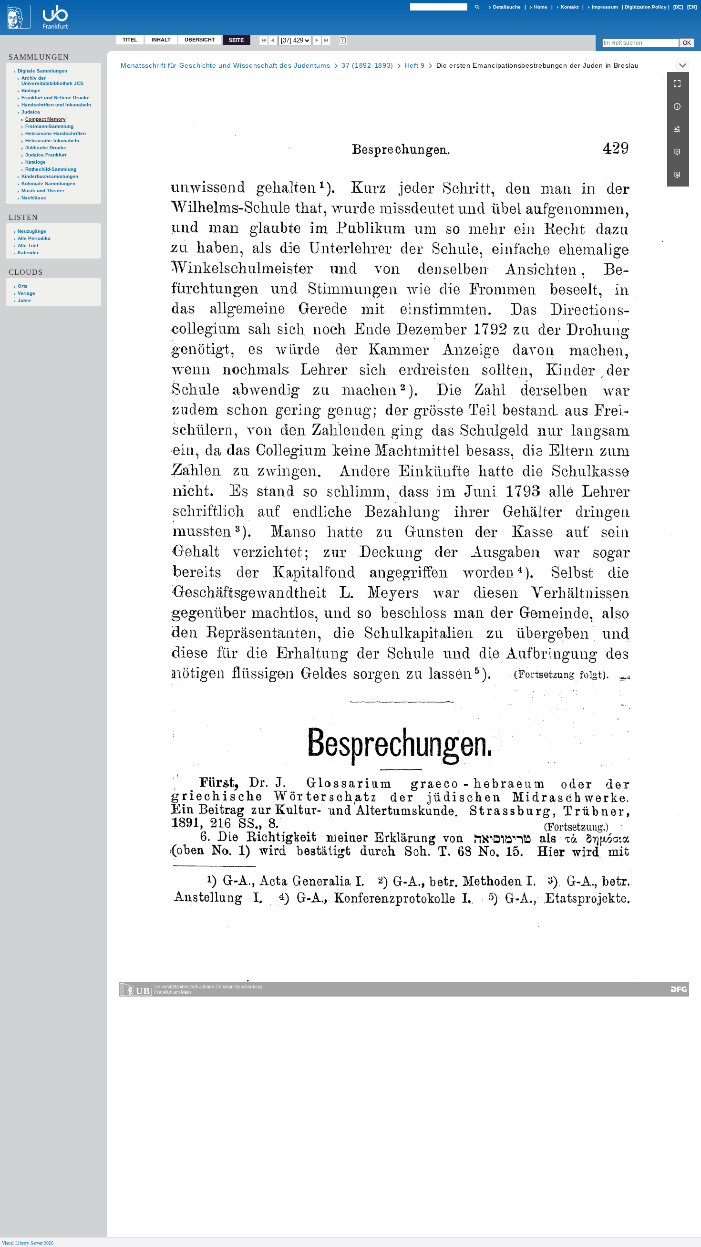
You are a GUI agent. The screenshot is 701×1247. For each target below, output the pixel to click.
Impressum (605, 7)
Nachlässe (33, 197)
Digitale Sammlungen (42, 70)
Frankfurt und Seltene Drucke (55, 97)
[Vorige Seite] (273, 40)
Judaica (30, 111)
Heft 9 (415, 65)
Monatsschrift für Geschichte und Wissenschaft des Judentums (225, 65)
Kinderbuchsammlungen (49, 176)
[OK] (477, 7)
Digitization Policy (646, 7)
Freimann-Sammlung (49, 126)
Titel (130, 39)
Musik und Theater (42, 190)
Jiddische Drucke (45, 147)
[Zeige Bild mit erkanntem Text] (343, 40)
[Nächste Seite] (317, 40)
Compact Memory (45, 119)
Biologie (31, 90)
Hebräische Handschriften (55, 133)
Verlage (26, 293)
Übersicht (200, 39)
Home (540, 7)
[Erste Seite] (263, 40)
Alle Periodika (34, 238)
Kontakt (569, 7)
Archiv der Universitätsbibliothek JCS (52, 80)
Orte (23, 286)
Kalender (28, 252)
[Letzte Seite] (326, 40)
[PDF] (678, 152)
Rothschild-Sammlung (50, 169)
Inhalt (161, 39)
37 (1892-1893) (367, 65)
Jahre (24, 300)
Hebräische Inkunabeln (52, 140)
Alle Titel (28, 245)
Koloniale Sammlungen (48, 183)
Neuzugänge (32, 231)
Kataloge (35, 162)
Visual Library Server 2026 (27, 1243)
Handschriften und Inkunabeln (56, 104)
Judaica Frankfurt (45, 154)
